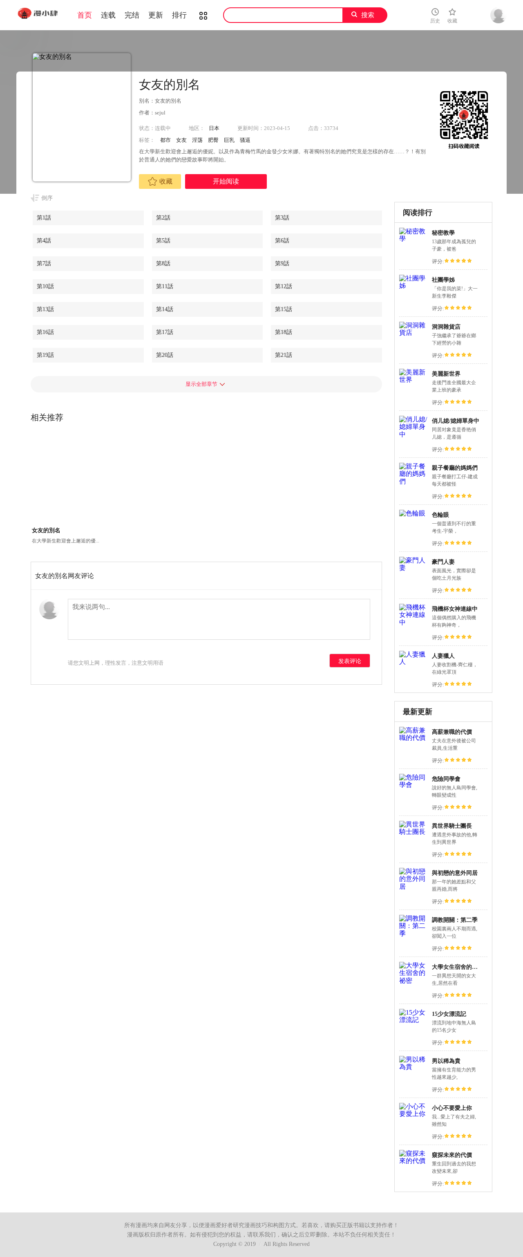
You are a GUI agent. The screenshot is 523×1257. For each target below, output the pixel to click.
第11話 (164, 286)
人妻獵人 (443, 656)
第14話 (164, 309)
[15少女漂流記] (413, 1019)
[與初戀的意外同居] (413, 886)
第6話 (282, 241)
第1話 (44, 218)
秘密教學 (443, 233)
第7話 (44, 263)
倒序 (47, 198)
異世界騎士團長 (452, 826)
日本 (214, 128)
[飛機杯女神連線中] (413, 622)
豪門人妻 (443, 562)
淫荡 (197, 140)
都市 (165, 140)
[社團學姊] (413, 285)
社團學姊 (443, 280)
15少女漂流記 (449, 1014)
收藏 (165, 181)
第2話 (163, 218)
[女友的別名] (66, 479)
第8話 (163, 263)
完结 (132, 15)
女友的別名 (46, 530)
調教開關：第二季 (455, 920)
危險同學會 (446, 779)
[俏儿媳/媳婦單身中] (413, 434)
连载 (108, 15)
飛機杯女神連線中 (455, 609)
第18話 (283, 332)
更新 (155, 15)
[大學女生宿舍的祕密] (413, 980)
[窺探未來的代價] (413, 1160)
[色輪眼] (412, 513)
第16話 (45, 332)
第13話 (45, 309)
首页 (84, 15)
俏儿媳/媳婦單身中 (455, 421)
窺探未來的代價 (452, 1155)
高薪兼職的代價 (452, 732)
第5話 (163, 241)
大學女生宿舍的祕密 (457, 967)
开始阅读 (226, 181)
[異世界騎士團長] (413, 831)
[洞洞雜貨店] (413, 332)
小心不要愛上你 (452, 1108)
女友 (181, 140)
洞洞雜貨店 (446, 327)
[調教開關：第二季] (413, 933)
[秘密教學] (413, 238)
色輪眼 (440, 515)
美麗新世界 (446, 374)
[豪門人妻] (413, 567)
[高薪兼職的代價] (413, 737)
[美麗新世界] (413, 379)
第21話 (283, 355)
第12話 (283, 286)
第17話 (164, 332)
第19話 (45, 355)
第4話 (44, 241)
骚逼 (245, 140)
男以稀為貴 (446, 1061)
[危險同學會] (413, 784)
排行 (179, 15)
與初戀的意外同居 (455, 873)
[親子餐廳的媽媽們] (413, 481)
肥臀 (213, 140)
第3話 (282, 218)
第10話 (45, 286)
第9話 (282, 263)
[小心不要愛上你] (413, 1113)
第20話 (164, 355)
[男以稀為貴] (413, 1066)
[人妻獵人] (413, 661)
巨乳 (229, 140)
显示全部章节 (201, 384)
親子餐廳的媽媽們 (455, 468)
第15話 (283, 309)
